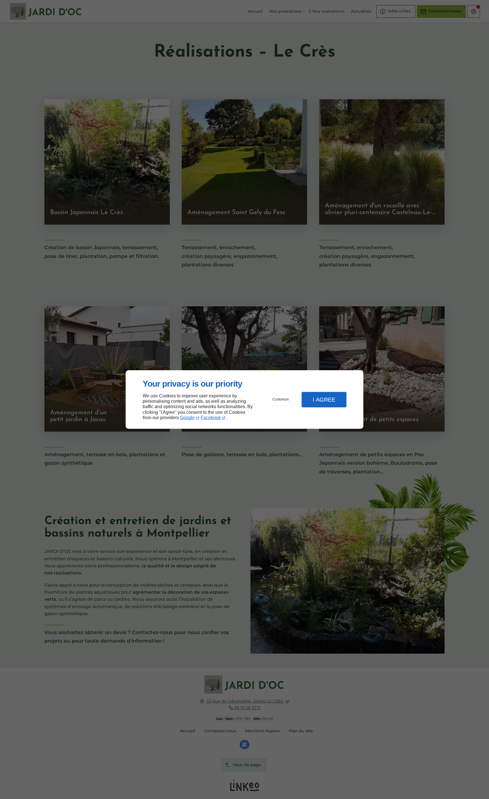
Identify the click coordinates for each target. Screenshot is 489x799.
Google (187, 417)
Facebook (211, 417)
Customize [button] (281, 399)
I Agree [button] (324, 400)
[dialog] (244, 399)
